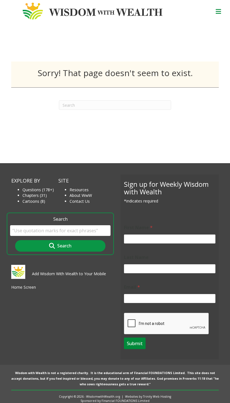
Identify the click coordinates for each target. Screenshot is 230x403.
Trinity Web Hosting (157, 397)
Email (132, 287)
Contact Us (80, 201)
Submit (135, 343)
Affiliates (148, 379)
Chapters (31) (34, 195)
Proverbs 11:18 (194, 379)
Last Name (136, 257)
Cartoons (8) (33, 201)
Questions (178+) (38, 189)
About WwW (81, 195)
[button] (60, 246)
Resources (79, 189)
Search (60, 219)
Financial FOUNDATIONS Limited (159, 373)
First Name (138, 227)
